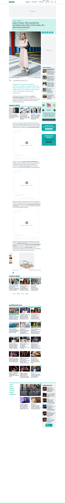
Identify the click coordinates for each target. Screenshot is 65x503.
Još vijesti (48, 425)
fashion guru (12, 394)
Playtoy (47, 0)
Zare (26, 243)
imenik (44, 0)
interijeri (12, 390)
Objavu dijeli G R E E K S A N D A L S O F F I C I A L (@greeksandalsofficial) (26, 157)
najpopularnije (47, 385)
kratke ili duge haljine (25, 166)
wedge (21, 124)
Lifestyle (28, 1)
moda (14, 293)
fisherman (26, 124)
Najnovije (41, 1)
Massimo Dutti (20, 243)
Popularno (34, 1)
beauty (11, 386)
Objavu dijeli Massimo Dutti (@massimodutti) (26, 197)
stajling (18, 293)
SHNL (48, 1)
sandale (22, 97)
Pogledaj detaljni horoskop (48, 119)
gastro (11, 392)
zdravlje (12, 388)
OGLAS (32, 11)
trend (23, 293)
